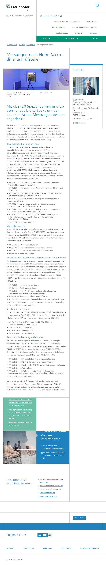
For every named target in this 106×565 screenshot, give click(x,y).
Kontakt (79, 33)
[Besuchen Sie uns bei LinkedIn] (39, 535)
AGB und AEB (66, 548)
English (93, 33)
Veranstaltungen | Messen (84, 27)
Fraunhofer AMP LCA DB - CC (67, 21)
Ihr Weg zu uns (28, 548)
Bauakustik (30, 45)
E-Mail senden (80, 123)
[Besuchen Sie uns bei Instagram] (49, 535)
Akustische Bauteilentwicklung (51, 486)
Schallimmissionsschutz (48, 496)
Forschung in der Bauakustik (50, 489)
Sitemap (10, 548)
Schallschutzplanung (47, 493)
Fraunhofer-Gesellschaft (50, 16)
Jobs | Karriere (61, 33)
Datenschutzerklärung (90, 548)
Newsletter (92, 21)
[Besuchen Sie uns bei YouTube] (44, 535)
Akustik (22, 45)
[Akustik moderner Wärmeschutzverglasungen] (21, 447)
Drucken (79, 518)
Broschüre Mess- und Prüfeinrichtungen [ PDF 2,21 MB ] (54, 454)
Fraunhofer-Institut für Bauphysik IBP (19, 16)
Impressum (47, 548)
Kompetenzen (71, 39)
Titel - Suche (97, 5)
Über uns (47, 39)
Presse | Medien (58, 27)
